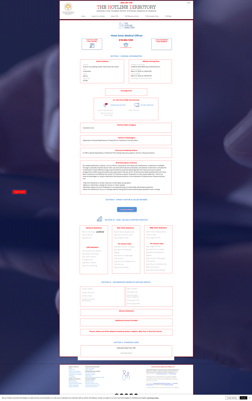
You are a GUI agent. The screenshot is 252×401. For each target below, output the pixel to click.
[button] (72, 377)
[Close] (249, 397)
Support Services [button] (169, 384)
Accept (243, 398)
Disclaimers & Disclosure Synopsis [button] (161, 383)
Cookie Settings (232, 398)
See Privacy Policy (153, 398)
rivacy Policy (173, 373)
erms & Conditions (162, 373)
